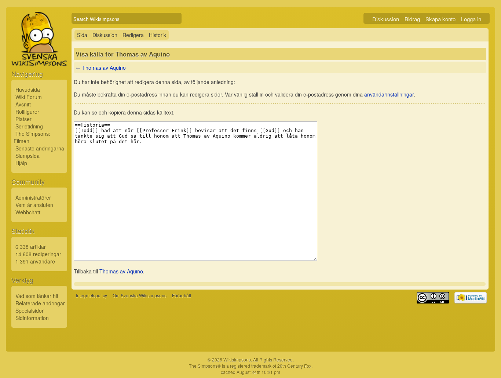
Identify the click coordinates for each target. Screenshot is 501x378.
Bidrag (412, 19)
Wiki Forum (28, 97)
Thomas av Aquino (104, 67)
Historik (157, 35)
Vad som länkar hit (36, 295)
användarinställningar (389, 94)
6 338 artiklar (30, 246)
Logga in (471, 19)
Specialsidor (29, 310)
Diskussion (385, 19)
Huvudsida (27, 89)
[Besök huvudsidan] (39, 55)
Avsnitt (23, 104)
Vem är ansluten (34, 204)
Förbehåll (181, 295)
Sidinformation (32, 317)
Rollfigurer (27, 111)
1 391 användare (35, 261)
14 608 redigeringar (38, 254)
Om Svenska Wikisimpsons (140, 295)
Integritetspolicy (91, 295)
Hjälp (21, 163)
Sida (82, 35)
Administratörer (33, 197)
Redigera (133, 35)
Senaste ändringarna (39, 148)
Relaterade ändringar (40, 303)
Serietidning (29, 126)
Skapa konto (440, 19)
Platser (23, 119)
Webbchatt (27, 212)
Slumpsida (27, 155)
